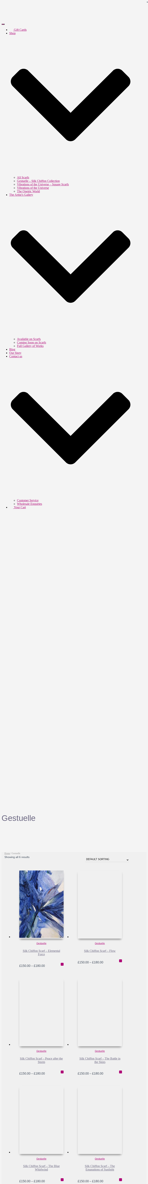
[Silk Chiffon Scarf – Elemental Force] (41, 904)
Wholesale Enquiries (29, 503)
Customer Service (28, 500)
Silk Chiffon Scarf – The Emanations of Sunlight (100, 1167)
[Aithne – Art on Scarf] (39, 19)
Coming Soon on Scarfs (31, 342)
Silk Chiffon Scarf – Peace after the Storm (41, 1060)
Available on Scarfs (29, 339)
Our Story (15, 352)
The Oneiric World (28, 191)
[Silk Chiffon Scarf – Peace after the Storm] (41, 1012)
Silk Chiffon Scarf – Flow (100, 950)
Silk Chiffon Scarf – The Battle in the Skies (99, 1060)
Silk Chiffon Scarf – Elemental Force (41, 952)
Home (7, 853)
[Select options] (62, 964)
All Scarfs (23, 177)
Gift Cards (20, 29)
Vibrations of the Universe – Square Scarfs (43, 184)
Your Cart (19, 507)
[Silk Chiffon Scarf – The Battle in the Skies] (100, 1012)
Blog (12, 349)
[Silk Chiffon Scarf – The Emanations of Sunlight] (100, 1120)
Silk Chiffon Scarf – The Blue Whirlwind (41, 1167)
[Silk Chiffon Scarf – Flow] (100, 904)
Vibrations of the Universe (33, 187)
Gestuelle (41, 943)
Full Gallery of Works (30, 346)
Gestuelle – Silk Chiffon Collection (38, 181)
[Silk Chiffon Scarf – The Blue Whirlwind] (41, 1120)
